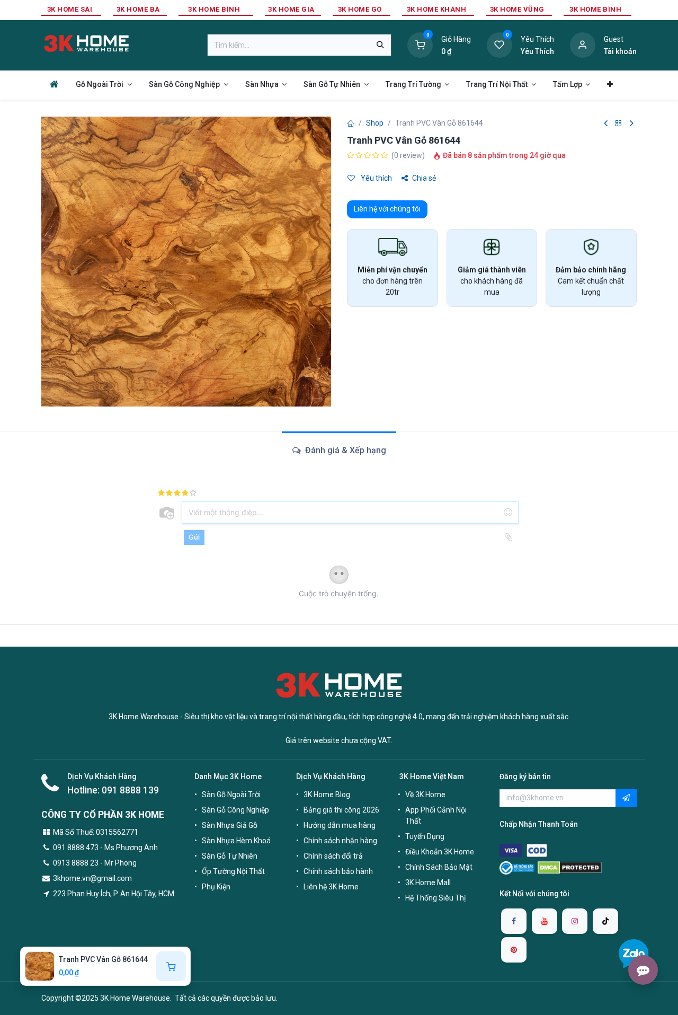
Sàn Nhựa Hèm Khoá (236, 840)
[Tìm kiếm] (380, 45)
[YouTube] (544, 921)
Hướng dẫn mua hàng (340, 825)
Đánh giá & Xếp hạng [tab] (344, 450)
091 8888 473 (76, 847)
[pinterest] (514, 950)
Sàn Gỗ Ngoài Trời (231, 794)
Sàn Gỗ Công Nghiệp (235, 810)
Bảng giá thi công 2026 (341, 810)
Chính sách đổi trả (333, 856)
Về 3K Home (425, 794)
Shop (374, 123)
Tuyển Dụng (424, 836)
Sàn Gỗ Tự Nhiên (229, 856)
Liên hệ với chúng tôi (387, 209)
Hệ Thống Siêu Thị (435, 898)
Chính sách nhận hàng (340, 840)
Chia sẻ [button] (424, 178)
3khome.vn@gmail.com (92, 878)
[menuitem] (54, 84)
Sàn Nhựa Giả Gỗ (229, 825)
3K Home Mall (428, 882)
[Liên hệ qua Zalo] (633, 953)
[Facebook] (514, 921)
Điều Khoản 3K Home (439, 852)
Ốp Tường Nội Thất (233, 871)
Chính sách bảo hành (338, 871)
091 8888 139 (130, 790)
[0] (420, 44)
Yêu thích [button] (375, 178)
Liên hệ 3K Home (331, 886)
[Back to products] (618, 123)
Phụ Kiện (216, 886)
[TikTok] (605, 921)
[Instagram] (574, 921)
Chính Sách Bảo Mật (438, 867)
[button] (626, 798)
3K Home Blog (327, 794)
